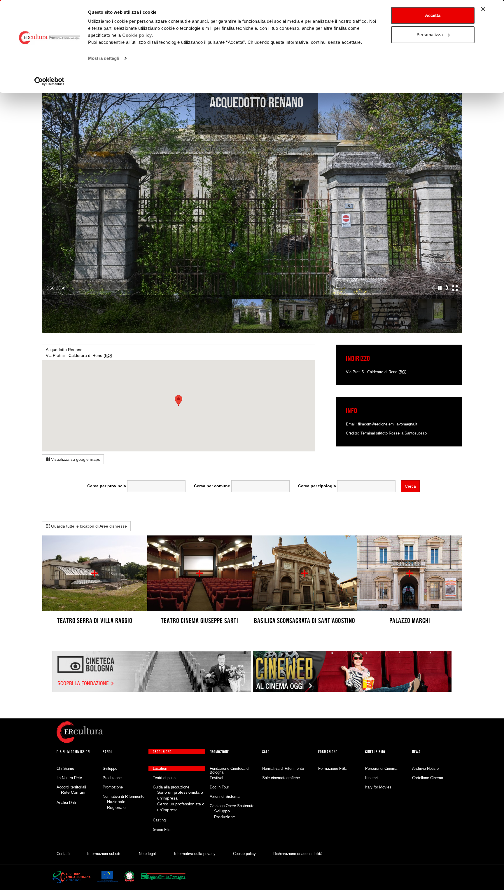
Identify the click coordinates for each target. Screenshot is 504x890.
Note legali (148, 853)
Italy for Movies (378, 787)
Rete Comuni (73, 792)
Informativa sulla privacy (195, 853)
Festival (216, 778)
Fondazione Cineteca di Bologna (229, 770)
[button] (440, 288)
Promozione (113, 787)
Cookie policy (244, 853)
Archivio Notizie (425, 768)
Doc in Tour (219, 787)
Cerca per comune (212, 486)
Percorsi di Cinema (381, 768)
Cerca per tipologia (317, 486)
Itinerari (371, 778)
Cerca (410, 486)
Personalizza (429, 34)
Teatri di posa (164, 778)
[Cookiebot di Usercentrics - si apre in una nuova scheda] (49, 81)
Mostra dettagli (103, 58)
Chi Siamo (65, 768)
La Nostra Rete (69, 778)
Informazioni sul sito (104, 853)
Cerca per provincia (106, 486)
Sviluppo (110, 768)
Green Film (162, 829)
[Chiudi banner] (483, 9)
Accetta (432, 15)
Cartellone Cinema (427, 778)
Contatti (63, 853)
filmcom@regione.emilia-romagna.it (387, 424)
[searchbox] (156, 484)
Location (160, 768)
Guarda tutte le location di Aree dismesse (88, 526)
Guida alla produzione (171, 787)
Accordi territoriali (71, 787)
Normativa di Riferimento (123, 796)
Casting (159, 820)
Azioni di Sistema (224, 796)
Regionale (116, 807)
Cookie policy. (137, 35)
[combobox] (156, 486)
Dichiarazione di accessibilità (297, 853)
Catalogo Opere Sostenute (232, 806)
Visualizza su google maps (75, 459)
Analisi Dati (66, 802)
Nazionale (116, 801)
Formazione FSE (332, 768)
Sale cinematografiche (281, 778)
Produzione (112, 778)
